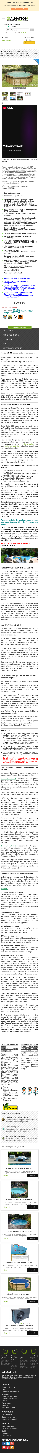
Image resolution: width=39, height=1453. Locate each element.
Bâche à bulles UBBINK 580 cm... (20, 1294)
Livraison (7, 339)
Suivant (3, 103)
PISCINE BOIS (10, 51)
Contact (5, 1405)
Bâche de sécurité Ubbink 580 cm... (19, 1263)
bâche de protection (12, 446)
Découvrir (32, 1175)
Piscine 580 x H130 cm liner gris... (20, 1231)
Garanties (5, 1433)
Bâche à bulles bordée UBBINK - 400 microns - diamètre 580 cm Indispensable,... (19, 1298)
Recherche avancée (29, 33)
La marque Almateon (9, 1398)
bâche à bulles (28, 444)
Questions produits (12, 348)
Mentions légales (8, 1387)
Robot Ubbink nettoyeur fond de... (19, 1168)
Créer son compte (8, 1417)
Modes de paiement (9, 1396)
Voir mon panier (29, 42)
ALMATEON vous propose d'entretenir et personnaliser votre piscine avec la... (19, 1172)
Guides (4, 1431)
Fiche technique (11, 335)
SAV (4, 344)
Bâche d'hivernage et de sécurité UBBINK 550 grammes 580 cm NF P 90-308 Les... (20, 1266)
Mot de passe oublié (9, 1419)
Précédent (2, 92)
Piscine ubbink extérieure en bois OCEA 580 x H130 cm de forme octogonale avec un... (19, 1203)
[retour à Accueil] (1, 51)
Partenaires (6, 1403)
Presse (4, 1401)
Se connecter (7, 1415)
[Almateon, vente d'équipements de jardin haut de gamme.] (12, 21)
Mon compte (6, 40)
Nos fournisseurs (8, 1426)
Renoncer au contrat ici (10, 1392)
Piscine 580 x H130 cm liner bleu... (19, 1200)
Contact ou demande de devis (18, 2)
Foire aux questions (9, 1429)
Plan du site (6, 1435)
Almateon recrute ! (8, 1407)
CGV (4, 1389)
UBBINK (11, 188)
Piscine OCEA (12, 53)
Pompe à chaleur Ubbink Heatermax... (20, 1326)
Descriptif (8, 331)
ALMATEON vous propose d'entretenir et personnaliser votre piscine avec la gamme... (19, 1329)
